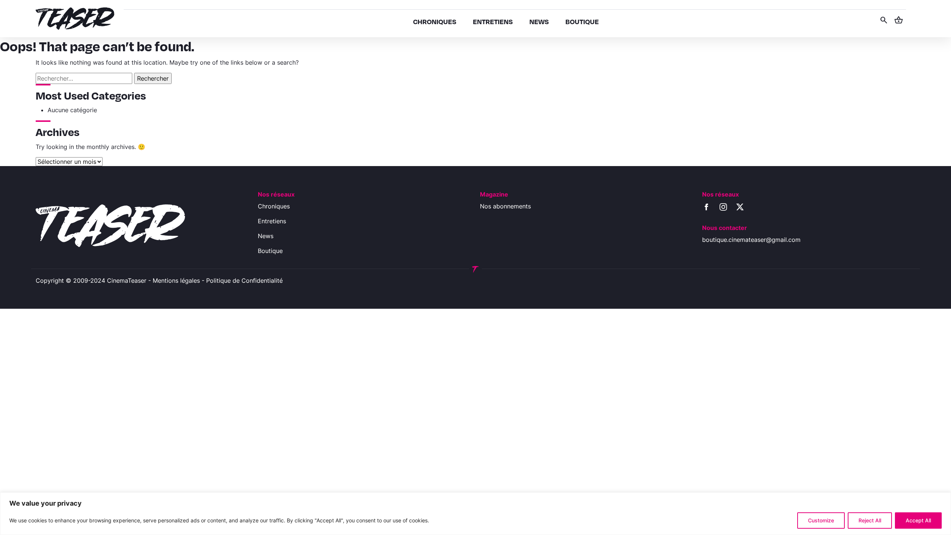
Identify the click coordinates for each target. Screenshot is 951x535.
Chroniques (274, 206)
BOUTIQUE (582, 21)
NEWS (539, 21)
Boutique (270, 250)
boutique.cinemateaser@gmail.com (751, 239)
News (265, 236)
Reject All (870, 520)
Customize (821, 520)
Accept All (918, 520)
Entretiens (272, 221)
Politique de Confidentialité (244, 280)
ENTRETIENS (493, 21)
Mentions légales (176, 280)
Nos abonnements (505, 206)
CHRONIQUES (434, 21)
